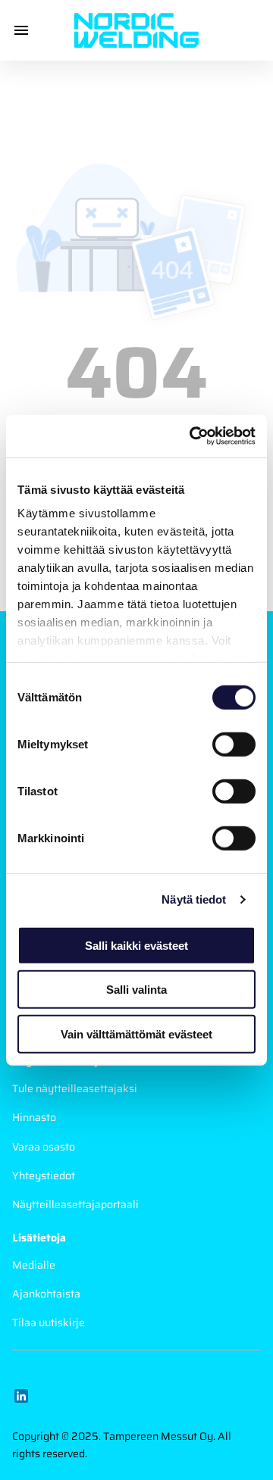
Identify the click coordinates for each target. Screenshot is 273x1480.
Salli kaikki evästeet (136, 944)
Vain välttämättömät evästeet (136, 1033)
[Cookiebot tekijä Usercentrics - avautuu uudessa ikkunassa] (193, 436)
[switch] (234, 744)
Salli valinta (136, 989)
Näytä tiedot (194, 899)
